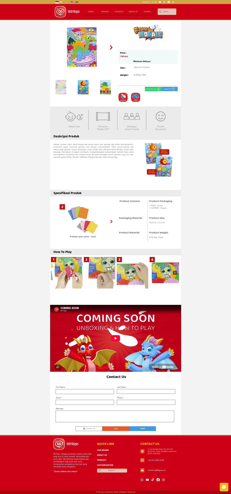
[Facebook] (169, 2)
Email (58, 398)
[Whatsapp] (155, 2)
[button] (147, 12)
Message (59, 408)
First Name (60, 387)
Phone (119, 398)
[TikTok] (164, 2)
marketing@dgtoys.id (156, 470)
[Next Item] (111, 47)
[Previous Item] (55, 221)
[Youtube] (160, 2)
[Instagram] (173, 2)
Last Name (121, 387)
